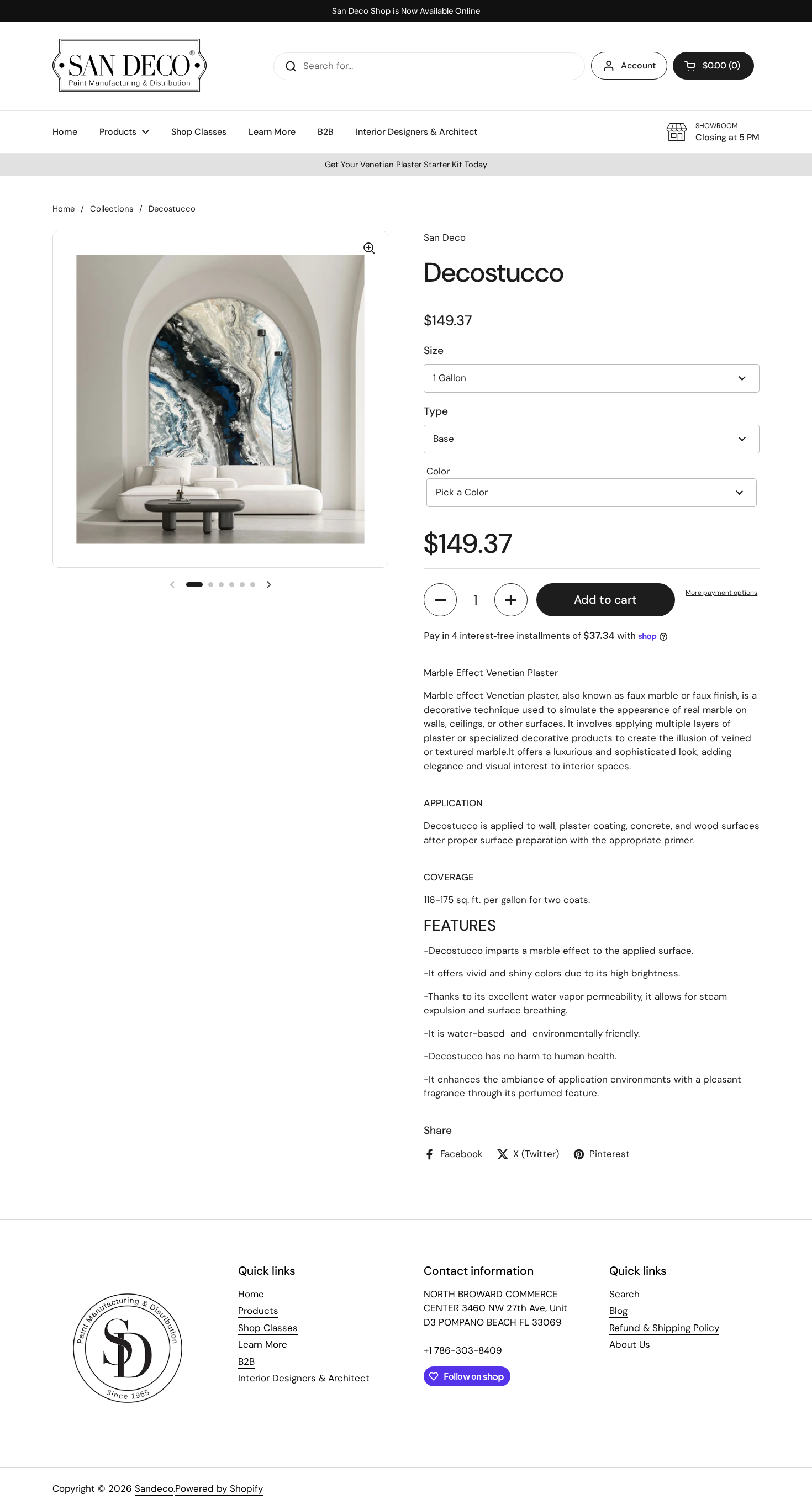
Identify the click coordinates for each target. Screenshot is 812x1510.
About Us (629, 1344)
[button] (713, 66)
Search (624, 1294)
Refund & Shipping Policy (664, 1328)
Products (258, 1311)
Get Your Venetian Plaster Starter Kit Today (406, 164)
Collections (111, 208)
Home (63, 208)
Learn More (262, 1344)
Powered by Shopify (219, 1488)
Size (434, 350)
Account (638, 65)
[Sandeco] (129, 66)
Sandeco (154, 1488)
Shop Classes (268, 1328)
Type (436, 411)
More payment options (721, 592)
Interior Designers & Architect (304, 1378)
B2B (246, 1361)
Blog (618, 1311)
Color (438, 471)
